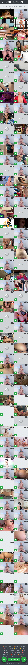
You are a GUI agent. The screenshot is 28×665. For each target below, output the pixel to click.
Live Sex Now (14, 659)
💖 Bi (23, 652)
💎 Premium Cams (7, 656)
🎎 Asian (5, 646)
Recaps (16, 663)
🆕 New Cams (6, 654)
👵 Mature (16, 648)
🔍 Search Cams (21, 661)
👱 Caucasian (22, 646)
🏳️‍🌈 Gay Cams (14, 654)
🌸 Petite (6, 652)
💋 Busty (12, 652)
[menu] (4, 659)
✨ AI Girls (23, 656)
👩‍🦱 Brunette (11, 650)
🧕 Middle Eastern (8, 648)
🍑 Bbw (24, 650)
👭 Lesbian (17, 652)
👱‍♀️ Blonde (4, 650)
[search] (24, 659)
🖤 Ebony (10, 646)
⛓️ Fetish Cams (15, 656)
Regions (9, 663)
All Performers (21, 663)
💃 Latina (16, 646)
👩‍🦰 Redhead (18, 650)
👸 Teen (22, 648)
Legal (26, 663)
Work (13, 663)
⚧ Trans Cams (21, 654)
